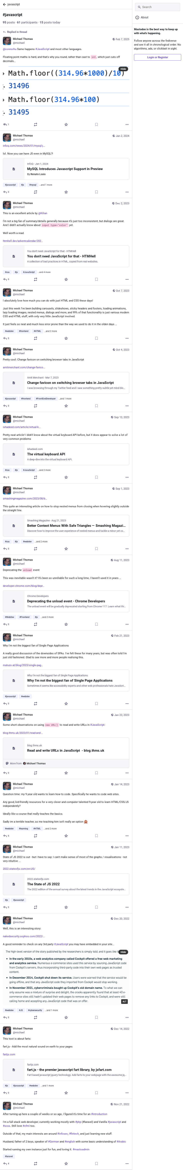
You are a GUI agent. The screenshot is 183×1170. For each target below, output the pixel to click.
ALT (124, 1001)
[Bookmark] (96, 124)
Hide (123, 69)
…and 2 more (50, 331)
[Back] (4, 4)
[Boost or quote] (35, 124)
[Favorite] (66, 124)
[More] (127, 124)
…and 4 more (44, 272)
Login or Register (157, 57)
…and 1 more (45, 185)
